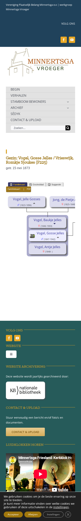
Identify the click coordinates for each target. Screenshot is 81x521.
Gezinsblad (38, 184)
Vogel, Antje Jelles (47, 247)
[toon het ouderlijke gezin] (34, 205)
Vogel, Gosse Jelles (50, 233)
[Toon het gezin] (55, 225)
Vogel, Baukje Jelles (48, 220)
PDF (29, 188)
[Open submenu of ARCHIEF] (68, 108)
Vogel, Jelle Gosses (26, 199)
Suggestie (56, 184)
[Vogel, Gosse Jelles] (33, 237)
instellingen (61, 507)
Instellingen (53, 514)
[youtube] (72, 40)
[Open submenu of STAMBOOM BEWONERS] (68, 102)
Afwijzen (33, 514)
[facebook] (64, 40)
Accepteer (13, 514)
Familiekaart (19, 184)
